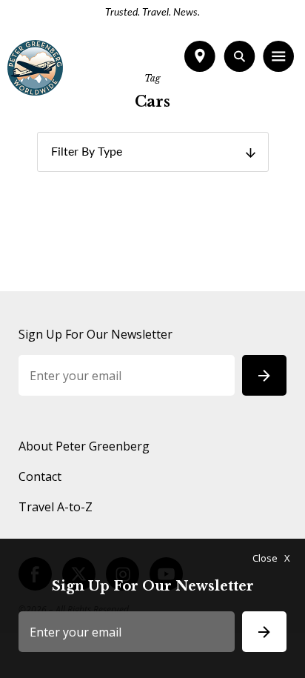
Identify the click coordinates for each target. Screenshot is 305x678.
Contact (40, 476)
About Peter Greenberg (84, 446)
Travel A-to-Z (56, 507)
